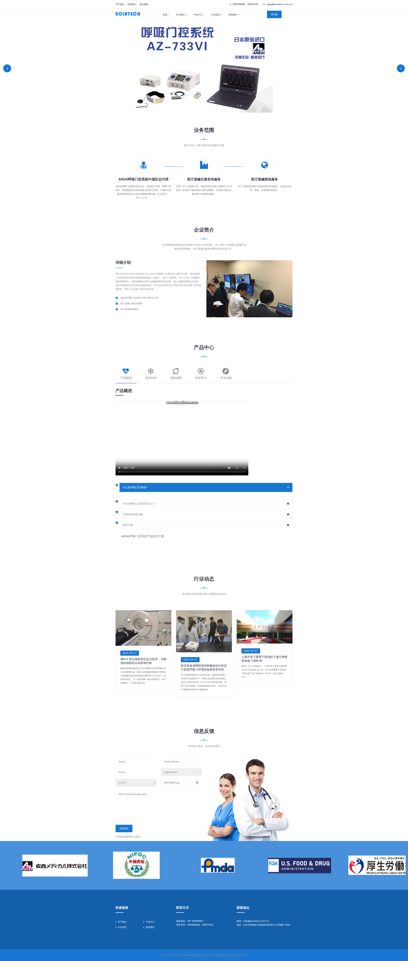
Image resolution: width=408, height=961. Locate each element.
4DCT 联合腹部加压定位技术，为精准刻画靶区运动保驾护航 (143, 661)
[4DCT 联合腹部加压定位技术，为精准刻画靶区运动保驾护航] (143, 628)
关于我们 (120, 4)
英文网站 (143, 4)
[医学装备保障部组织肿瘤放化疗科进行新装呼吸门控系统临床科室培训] (204, 631)
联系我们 (131, 4)
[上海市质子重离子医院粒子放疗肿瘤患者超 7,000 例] (264, 626)
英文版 (274, 14)
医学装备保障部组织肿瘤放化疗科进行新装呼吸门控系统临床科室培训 (204, 667)
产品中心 (197, 14)
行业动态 (215, 14)
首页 (165, 14)
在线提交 (124, 828)
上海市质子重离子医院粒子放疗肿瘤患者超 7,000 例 (264, 659)
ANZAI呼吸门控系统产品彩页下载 (142, 536)
